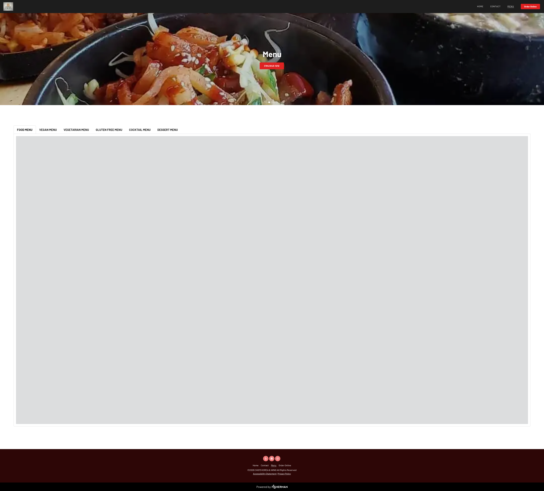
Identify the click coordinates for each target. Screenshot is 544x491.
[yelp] (266, 458)
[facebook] (272, 458)
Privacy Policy (284, 473)
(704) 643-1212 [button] (271, 65)
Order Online (530, 6)
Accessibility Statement (265, 473)
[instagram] (278, 458)
